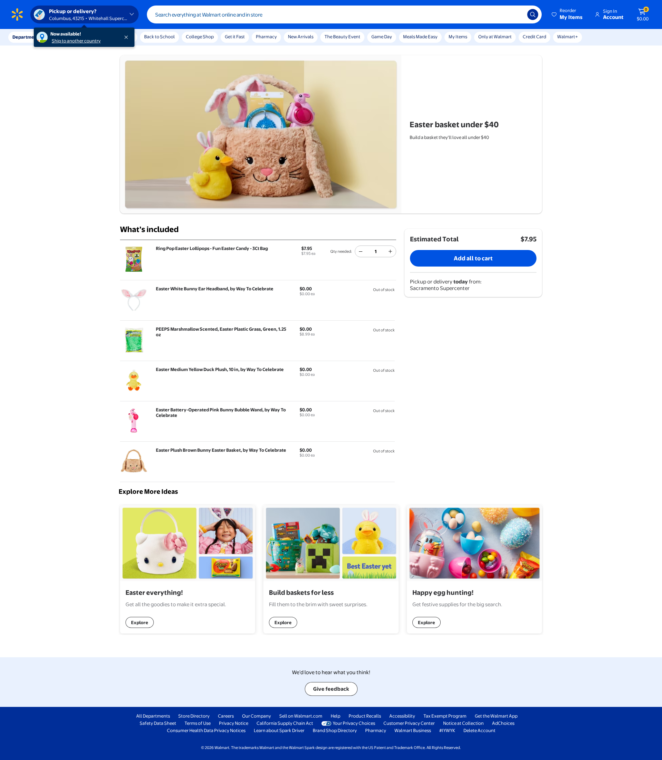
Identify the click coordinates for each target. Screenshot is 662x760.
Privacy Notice (233, 723)
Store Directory (194, 716)
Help (335, 716)
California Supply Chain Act (285, 723)
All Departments (153, 716)
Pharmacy (266, 36)
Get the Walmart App (496, 716)
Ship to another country (76, 40)
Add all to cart (473, 258)
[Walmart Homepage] (17, 14)
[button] (567, 14)
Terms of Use (197, 723)
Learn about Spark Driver (279, 730)
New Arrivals (300, 36)
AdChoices (503, 723)
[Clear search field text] (517, 14)
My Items (458, 36)
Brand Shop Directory (335, 730)
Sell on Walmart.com (300, 716)
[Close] (127, 37)
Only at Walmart (495, 36)
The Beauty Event (342, 36)
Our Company (256, 716)
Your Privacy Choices (354, 723)
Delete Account (479, 730)
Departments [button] (26, 37)
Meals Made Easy (420, 36)
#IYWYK (447, 730)
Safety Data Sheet (158, 723)
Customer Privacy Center (409, 723)
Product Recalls (365, 716)
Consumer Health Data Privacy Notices (206, 730)
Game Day (381, 36)
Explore (139, 622)
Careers (226, 716)
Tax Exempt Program (445, 716)
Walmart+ (567, 36)
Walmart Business (412, 730)
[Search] (532, 14)
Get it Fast (235, 36)
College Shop (200, 36)
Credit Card (534, 36)
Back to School (159, 36)
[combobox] (344, 14)
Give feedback (331, 689)
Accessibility (402, 716)
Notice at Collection (463, 723)
